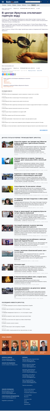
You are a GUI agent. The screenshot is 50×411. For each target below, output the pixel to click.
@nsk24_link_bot (30, 376)
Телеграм (6, 79)
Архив (38, 5)
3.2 (9, 408)
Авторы (19, 5)
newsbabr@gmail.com (10, 360)
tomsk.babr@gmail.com (31, 382)
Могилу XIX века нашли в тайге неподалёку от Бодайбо (13, 326)
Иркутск (33, 8)
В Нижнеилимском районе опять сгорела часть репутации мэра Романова (30, 277)
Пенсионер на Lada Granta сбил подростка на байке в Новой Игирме (16, 319)
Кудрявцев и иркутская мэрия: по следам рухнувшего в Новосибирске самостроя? (28, 174)
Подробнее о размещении (7, 400)
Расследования (32, 153)
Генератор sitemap (29, 408)
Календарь (26, 402)
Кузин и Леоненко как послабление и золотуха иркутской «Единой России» (30, 240)
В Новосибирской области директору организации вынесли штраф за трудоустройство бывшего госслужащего (25, 104)
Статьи (28, 5)
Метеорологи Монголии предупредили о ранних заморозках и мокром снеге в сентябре (20, 94)
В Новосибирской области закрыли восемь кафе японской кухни (15, 101)
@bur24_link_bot (30, 360)
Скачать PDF (39, 70)
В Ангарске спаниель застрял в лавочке (10, 323)
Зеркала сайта (27, 404)
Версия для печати (32, 70)
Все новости (43, 130)
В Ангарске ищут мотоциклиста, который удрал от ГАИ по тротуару (16, 309)
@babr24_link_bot (10, 359)
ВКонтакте (7, 81)
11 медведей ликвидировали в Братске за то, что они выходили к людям (17, 312)
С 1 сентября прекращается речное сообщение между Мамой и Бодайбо (17, 305)
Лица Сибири (7, 337)
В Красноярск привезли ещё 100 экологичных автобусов (13, 115)
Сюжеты (9, 5)
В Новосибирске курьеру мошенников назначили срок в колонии (15, 108)
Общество (30, 207)
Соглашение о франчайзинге (30, 392)
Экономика (30, 195)
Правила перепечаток (29, 390)
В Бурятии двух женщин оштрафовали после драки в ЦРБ (14, 111)
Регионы (4, 5)
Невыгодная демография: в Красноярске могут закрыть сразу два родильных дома (19, 118)
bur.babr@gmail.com (31, 361)
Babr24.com (16, 8)
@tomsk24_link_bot (31, 381)
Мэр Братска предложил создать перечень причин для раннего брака (16, 316)
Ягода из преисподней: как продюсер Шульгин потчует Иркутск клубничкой (30, 212)
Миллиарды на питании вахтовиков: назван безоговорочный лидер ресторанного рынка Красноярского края (24, 125)
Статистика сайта (28, 399)
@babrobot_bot (9, 392)
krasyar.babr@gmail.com (32, 372)
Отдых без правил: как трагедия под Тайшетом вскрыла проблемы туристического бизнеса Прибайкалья (30, 143)
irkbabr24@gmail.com (8, 86)
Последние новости (7, 91)
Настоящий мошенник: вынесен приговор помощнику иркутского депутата (28, 226)
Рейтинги (24, 5)
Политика (30, 182)
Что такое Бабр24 (28, 395)
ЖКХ (29, 8)
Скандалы (34, 182)
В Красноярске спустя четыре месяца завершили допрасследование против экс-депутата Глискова (22, 122)
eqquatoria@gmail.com (11, 393)
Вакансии (26, 396)
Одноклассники (7, 83)
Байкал (40, 153)
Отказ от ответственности (29, 389)
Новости (33, 5)
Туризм (26, 153)
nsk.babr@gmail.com (31, 377)
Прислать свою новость (27, 385)
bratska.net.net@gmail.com (12, 364)
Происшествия (24, 8)
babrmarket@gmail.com (11, 397)
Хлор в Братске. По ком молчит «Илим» (27, 186)
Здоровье (30, 221)
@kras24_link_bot (30, 370)
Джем (5, 80)
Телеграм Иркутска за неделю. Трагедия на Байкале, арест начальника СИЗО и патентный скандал (30, 159)
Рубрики (14, 5)
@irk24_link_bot (30, 365)
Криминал (27, 170)
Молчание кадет (19, 264)
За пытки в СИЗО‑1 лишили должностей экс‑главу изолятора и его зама (17, 330)
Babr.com (12, 2)
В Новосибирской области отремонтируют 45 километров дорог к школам (17, 97)
